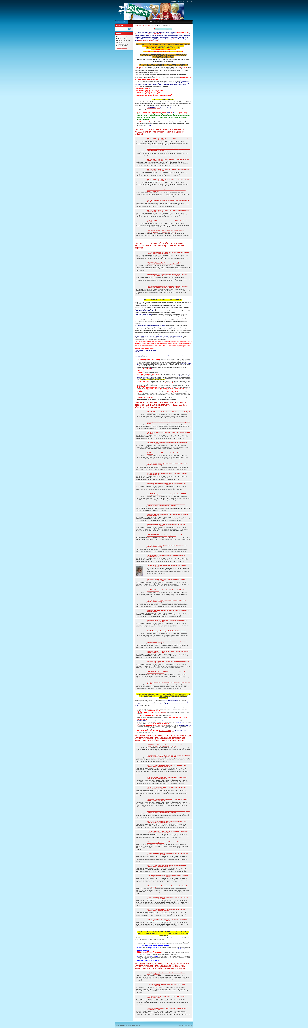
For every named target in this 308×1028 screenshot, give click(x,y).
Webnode (189, 1025)
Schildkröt (153, 25)
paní (145, 952)
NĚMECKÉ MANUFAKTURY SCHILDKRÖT (171, 46)
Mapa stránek (181, 1)
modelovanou (163, 712)
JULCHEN (167, 731)
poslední (157, 725)
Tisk (191, 1)
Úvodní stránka (138, 25)
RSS (187, 1)
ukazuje (158, 715)
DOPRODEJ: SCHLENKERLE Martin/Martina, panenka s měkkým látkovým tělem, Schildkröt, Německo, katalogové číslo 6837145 (167, 484)
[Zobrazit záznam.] (139, 575)
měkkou (161, 725)
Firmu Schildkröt (139, 67)
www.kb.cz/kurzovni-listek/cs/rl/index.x (148, 40)
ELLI (139, 725)
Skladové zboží (146, 25)
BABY (158, 108)
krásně (157, 712)
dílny (173, 731)
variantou (165, 725)
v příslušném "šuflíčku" (182, 67)
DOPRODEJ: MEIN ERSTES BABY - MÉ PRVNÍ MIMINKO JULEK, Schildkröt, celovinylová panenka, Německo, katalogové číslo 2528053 (165, 231)
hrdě (154, 715)
